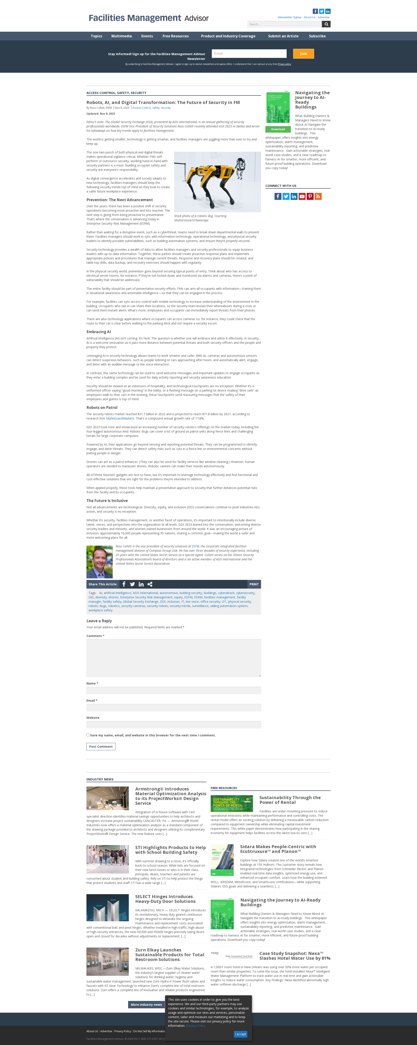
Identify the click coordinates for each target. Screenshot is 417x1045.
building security (191, 593)
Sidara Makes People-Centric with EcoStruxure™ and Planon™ (278, 849)
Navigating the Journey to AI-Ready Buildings (312, 100)
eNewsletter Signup (289, 17)
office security (210, 601)
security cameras (133, 606)
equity (178, 597)
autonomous (169, 593)
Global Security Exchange (140, 601)
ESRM (198, 597)
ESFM (195, 546)
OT (224, 601)
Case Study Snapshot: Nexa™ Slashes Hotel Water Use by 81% (295, 955)
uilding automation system (229, 606)
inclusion (173, 601)
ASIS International (145, 593)
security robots (157, 606)
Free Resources (176, 36)
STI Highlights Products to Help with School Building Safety (170, 849)
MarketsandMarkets (120, 418)
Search (326, 24)
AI (100, 593)
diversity (101, 597)
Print (254, 584)
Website (92, 718)
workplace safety (101, 610)
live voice (192, 601)
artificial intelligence (117, 593)
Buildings (210, 593)
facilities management (219, 597)
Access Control (141, 108)
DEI (91, 597)
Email (92, 700)
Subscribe (317, 36)
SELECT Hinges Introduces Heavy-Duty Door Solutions (165, 899)
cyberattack (226, 593)
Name (92, 683)
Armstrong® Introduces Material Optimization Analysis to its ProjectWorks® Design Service (170, 796)
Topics (96, 36)
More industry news (146, 1004)
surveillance (200, 606)
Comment (95, 636)
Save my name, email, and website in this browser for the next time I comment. (153, 735)
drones (113, 597)
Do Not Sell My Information (149, 1031)
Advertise (323, 17)
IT (182, 601)
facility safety (112, 601)
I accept (240, 1034)
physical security (239, 601)
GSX (163, 601)
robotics (114, 606)
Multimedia (121, 36)
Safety (156, 108)
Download (278, 129)
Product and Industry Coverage (228, 36)
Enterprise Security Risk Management (146, 597)
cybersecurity (245, 593)
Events (147, 36)
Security (165, 108)
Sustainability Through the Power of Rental (290, 800)
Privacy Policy (122, 1031)
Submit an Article (283, 36)
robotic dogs (97, 606)
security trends (180, 606)
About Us (309, 17)
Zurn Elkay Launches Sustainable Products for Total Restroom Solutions (169, 954)
